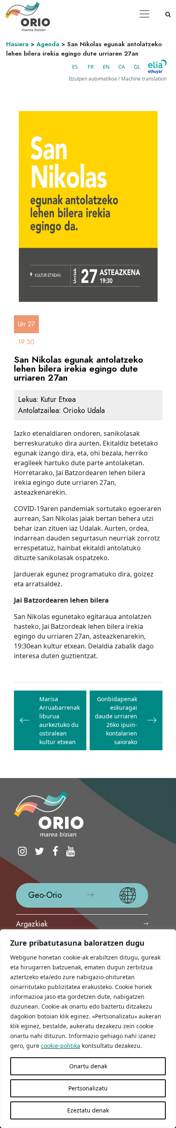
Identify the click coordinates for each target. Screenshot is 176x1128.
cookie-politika (60, 1046)
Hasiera (17, 44)
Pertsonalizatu (88, 1088)
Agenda (47, 44)
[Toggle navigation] (144, 14)
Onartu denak (88, 1066)
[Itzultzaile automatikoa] (157, 66)
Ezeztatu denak (88, 1110)
